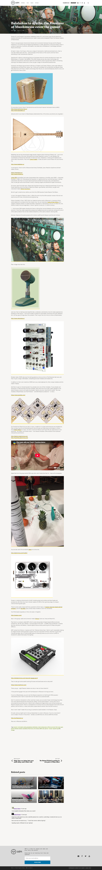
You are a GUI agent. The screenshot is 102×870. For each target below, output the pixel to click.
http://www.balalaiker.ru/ (17, 164)
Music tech (16, 19)
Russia (37, 728)
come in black (33, 159)
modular (20, 728)
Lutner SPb (14, 177)
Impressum (71, 868)
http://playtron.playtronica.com (19, 436)
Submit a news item (86, 868)
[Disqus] (37, 823)
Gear (12, 19)
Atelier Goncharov (25, 188)
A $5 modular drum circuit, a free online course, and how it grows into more (22, 786)
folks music (58, 727)
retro (35, 728)
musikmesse (25, 728)
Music (32, 2)
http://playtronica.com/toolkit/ (19, 553)
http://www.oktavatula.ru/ (18, 318)
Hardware (17, 728)
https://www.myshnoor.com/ (18, 685)
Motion (36, 2)
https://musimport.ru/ (16, 172)
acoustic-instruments (18, 727)
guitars (13, 728)
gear (62, 727)
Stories (23, 2)
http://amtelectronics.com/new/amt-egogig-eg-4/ (24, 678)
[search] (88, 3)
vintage (13, 730)
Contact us (77, 868)
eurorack (53, 727)
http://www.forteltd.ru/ (17, 174)
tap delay (23, 608)
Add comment (88, 30)
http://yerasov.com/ (16, 615)
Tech (28, 2)
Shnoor (37, 618)
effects (49, 727)
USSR (59, 728)
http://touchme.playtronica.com (19, 437)
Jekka (29, 549)
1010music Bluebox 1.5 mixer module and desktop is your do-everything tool (50, 786)
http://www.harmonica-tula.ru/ (19, 109)
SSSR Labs (42, 728)
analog (25, 727)
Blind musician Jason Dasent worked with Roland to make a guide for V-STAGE (50, 800)
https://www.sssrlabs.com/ (18, 395)
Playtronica (30, 728)
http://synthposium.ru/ (17, 718)
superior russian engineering (51, 728)
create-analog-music (42, 727)
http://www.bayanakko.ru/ (18, 110)
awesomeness (29, 727)
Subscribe (37, 862)
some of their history (53, 202)
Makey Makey (17, 429)
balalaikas (35, 727)
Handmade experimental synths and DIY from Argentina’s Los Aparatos (23, 800)
